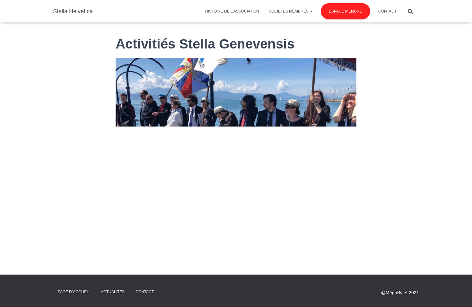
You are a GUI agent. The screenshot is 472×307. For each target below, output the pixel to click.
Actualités (113, 292)
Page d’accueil (74, 292)
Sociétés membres (289, 11)
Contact (387, 11)
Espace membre (345, 11)
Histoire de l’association (232, 11)
